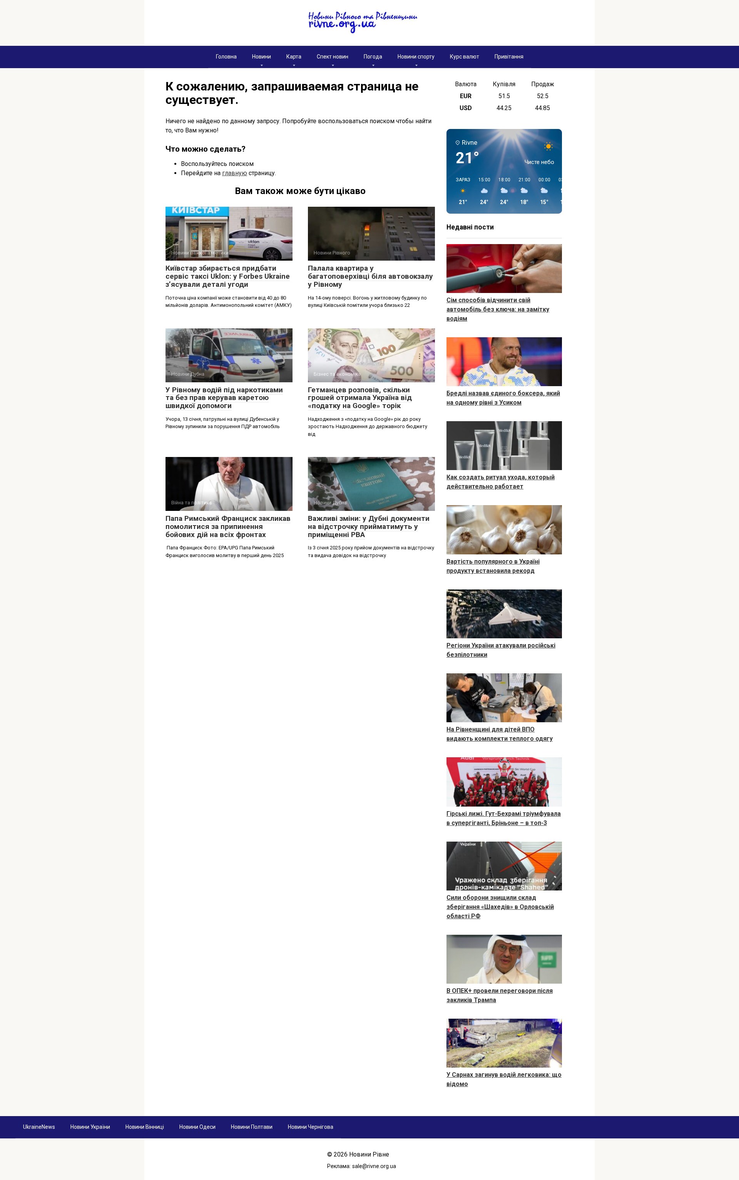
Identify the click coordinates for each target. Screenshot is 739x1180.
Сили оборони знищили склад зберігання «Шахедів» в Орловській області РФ (500, 907)
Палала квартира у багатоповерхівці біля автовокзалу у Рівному (370, 276)
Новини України (90, 1127)
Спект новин (332, 57)
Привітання (509, 57)
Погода (373, 57)
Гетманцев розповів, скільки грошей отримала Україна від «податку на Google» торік (360, 397)
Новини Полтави (252, 1127)
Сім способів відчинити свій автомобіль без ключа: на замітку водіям (497, 309)
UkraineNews (39, 1127)
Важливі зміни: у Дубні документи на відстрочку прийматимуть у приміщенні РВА (369, 526)
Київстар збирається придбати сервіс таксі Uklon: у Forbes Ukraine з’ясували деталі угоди (228, 276)
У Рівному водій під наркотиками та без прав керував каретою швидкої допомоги (224, 397)
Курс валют (464, 57)
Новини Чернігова (310, 1127)
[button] (460, 191)
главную (234, 173)
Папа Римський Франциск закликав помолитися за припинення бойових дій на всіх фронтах (228, 526)
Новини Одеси (197, 1127)
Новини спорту (416, 57)
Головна (226, 57)
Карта (293, 57)
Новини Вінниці (144, 1127)
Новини (261, 57)
